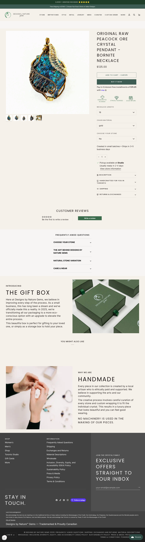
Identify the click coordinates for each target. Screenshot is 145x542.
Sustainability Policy (56, 469)
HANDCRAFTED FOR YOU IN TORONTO (110, 181)
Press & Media (53, 473)
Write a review (89, 218)
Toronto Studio (12, 454)
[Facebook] (57, 500)
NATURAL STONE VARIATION (67, 260)
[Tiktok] (60, 500)
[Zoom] (9, 110)
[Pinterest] (64, 500)
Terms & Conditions (56, 481)
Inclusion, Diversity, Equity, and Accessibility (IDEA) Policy (58, 535)
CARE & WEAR (60, 268)
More (7, 462)
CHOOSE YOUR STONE (64, 242)
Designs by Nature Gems (37, 532)
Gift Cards (9, 458)
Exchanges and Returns (58, 450)
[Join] (138, 487)
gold (101, 125)
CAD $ (9, 535)
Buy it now (116, 82)
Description (105, 175)
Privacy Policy (53, 477)
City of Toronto (10, 520)
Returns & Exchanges (110, 194)
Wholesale (51, 458)
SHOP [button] (7, 439)
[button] (42, 15)
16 (100, 112)
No (100, 139)
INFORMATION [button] (53, 439)
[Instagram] (68, 500)
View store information (110, 168)
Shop (7, 450)
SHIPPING (103, 189)
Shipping (51, 446)
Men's (7, 446)
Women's (9, 442)
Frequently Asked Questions (60, 442)
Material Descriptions (56, 454)
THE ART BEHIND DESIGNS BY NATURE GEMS (67, 251)
